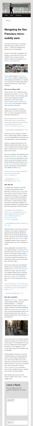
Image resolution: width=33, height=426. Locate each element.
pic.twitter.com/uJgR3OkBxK (11, 219)
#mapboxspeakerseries (18, 126)
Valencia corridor (19, 238)
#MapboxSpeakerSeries (15, 216)
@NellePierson (8, 126)
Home (6, 15)
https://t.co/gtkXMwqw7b (10, 175)
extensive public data (12, 276)
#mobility (14, 217)
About (11, 15)
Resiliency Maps (22, 251)
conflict (11, 61)
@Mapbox (7, 289)
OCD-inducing (16, 367)
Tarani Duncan (13, 300)
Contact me (18, 15)
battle (18, 61)
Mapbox (6, 76)
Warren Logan (20, 191)
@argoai (6, 216)
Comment (11, 400)
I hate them (21, 94)
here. (19, 167)
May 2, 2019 (25, 130)
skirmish (6, 61)
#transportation (8, 212)
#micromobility (8, 217)
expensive (7, 367)
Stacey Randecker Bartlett (11, 101)
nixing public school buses (16, 156)
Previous (7, 20)
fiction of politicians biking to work (18, 268)
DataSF (25, 255)
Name (10, 422)
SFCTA (19, 195)
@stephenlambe (20, 284)
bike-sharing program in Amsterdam (17, 309)
